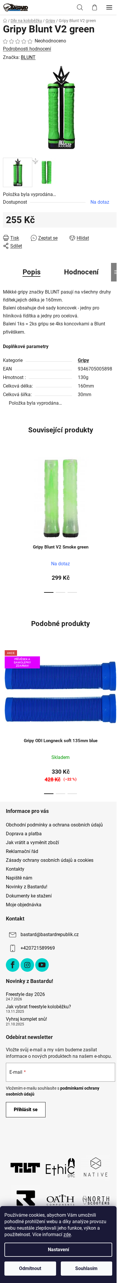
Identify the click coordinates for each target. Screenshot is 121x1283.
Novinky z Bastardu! (26, 887)
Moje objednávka (23, 905)
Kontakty (15, 869)
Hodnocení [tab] (81, 272)
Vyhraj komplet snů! (26, 1019)
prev (6, 485)
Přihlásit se (26, 1109)
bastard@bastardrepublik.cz (50, 934)
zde (67, 1234)
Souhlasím (86, 1268)
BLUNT (28, 57)
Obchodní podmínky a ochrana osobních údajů (54, 825)
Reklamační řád (22, 851)
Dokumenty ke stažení (29, 896)
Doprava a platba (24, 833)
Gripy (83, 360)
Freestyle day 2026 (25, 994)
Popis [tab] (32, 272)
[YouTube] (42, 965)
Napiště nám (19, 878)
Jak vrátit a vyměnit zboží (32, 842)
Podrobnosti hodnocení (27, 49)
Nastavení (58, 1249)
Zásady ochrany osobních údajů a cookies (49, 860)
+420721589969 (38, 948)
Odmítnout (30, 1268)
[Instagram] (27, 965)
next (115, 485)
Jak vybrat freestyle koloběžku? (38, 1006)
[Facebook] (12, 965)
